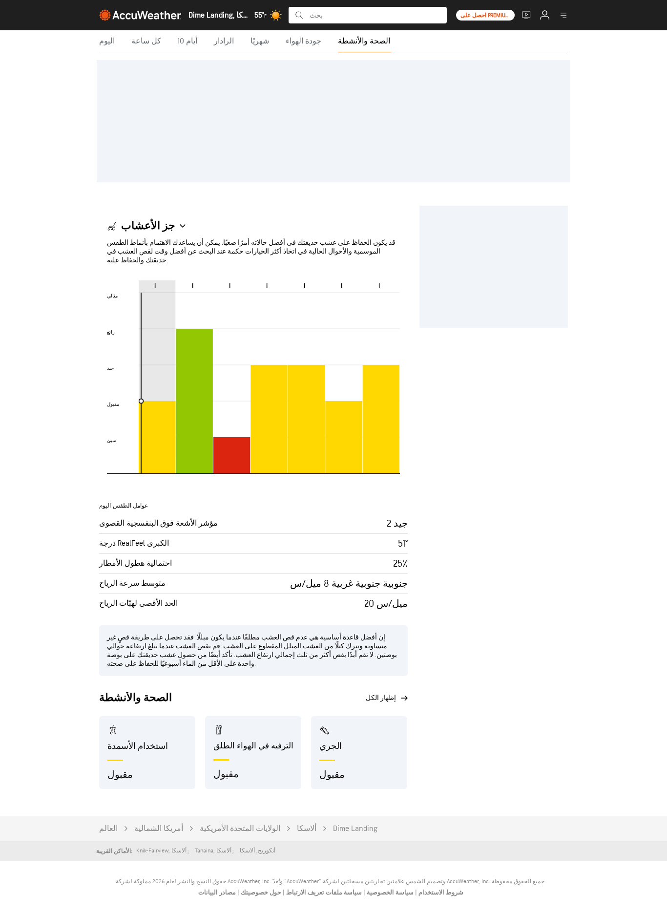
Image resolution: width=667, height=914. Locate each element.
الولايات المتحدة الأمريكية (240, 828)
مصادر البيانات (217, 892)
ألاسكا (306, 828)
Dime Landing (355, 828)
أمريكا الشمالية (158, 828)
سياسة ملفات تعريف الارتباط (323, 892)
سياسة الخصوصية (389, 892)
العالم (108, 828)
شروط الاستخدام (440, 892)
